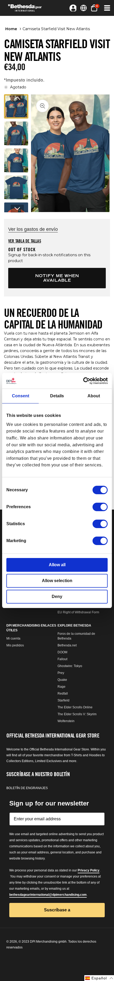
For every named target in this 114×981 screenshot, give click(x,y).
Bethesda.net (67, 645)
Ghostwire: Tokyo (70, 666)
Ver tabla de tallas (24, 241)
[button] (106, 8)
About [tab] (93, 396)
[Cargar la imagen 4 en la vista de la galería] (16, 187)
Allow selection (57, 580)
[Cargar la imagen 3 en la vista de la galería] (16, 160)
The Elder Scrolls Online (75, 707)
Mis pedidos (15, 645)
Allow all (57, 564)
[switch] (100, 507)
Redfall (63, 693)
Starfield (63, 700)
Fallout (62, 659)
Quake (62, 680)
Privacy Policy (88, 870)
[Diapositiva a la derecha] (17, 209)
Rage (61, 686)
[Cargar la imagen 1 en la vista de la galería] (16, 106)
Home (11, 28)
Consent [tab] (20, 396)
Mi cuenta (13, 638)
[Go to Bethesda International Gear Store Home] (26, 8)
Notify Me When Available (57, 278)
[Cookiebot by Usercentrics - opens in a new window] (84, 380)
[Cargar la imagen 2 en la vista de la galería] (16, 133)
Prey (61, 673)
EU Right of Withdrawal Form (78, 612)
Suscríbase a (57, 910)
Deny (57, 596)
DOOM (62, 652)
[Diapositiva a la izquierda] (17, 98)
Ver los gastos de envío (33, 229)
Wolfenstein (66, 721)
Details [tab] (57, 396)
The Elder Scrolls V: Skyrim (77, 714)
